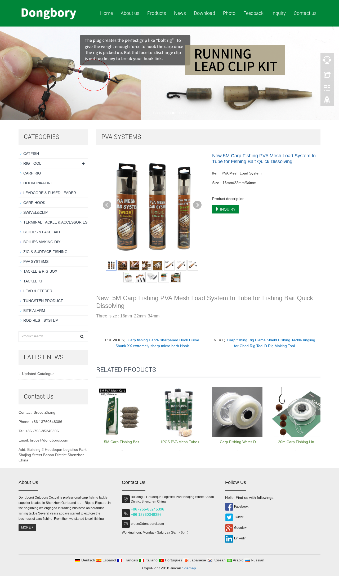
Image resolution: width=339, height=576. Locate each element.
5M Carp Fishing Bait (121, 442)
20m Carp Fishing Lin (296, 442)
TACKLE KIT (33, 281)
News (180, 13)
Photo (229, 13)
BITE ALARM (34, 310)
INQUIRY (227, 209)
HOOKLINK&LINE (38, 183)
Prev (107, 205)
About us (130, 13)
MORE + (27, 527)
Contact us (305, 13)
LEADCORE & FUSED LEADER (49, 193)
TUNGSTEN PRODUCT (43, 301)
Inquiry (278, 13)
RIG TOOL (32, 163)
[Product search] (82, 337)
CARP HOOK (34, 202)
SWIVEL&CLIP (35, 212)
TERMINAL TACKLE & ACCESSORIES (55, 222)
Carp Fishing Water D (238, 442)
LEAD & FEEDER (37, 291)
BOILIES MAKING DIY (41, 242)
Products (156, 13)
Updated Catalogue (38, 374)
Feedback (253, 13)
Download (204, 13)
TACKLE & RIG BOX (40, 271)
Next (197, 205)
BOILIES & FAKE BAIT (42, 232)
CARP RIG (32, 173)
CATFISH (31, 153)
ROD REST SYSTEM (41, 320)
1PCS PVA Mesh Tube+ (179, 442)
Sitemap (189, 568)
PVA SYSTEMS (35, 261)
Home (106, 13)
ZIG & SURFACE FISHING (45, 252)
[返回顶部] (327, 101)
